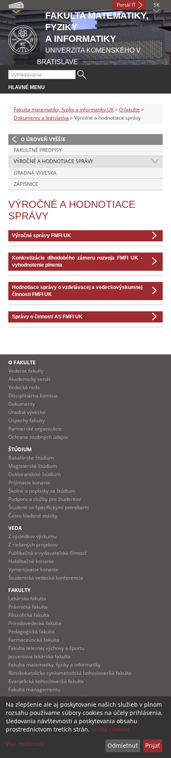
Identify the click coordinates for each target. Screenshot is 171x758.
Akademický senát (29, 379)
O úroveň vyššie (43, 139)
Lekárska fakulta (27, 598)
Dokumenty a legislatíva (41, 117)
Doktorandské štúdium (34, 474)
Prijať (152, 745)
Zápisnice (26, 184)
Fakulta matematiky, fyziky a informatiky (54, 664)
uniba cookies (110, 729)
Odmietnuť (122, 745)
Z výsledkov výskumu (32, 536)
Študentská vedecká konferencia (45, 577)
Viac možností (25, 744)
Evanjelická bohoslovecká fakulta (46, 681)
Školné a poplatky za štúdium (41, 490)
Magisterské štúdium (32, 465)
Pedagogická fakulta (31, 631)
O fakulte (129, 109)
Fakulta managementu (34, 689)
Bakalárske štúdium (31, 457)
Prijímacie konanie (29, 482)
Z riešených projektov (33, 544)
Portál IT (126, 4)
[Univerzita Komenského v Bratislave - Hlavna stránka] (22, 38)
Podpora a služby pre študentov (44, 499)
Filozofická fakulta (28, 614)
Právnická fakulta (28, 606)
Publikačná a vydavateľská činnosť (47, 552)
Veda (15, 528)
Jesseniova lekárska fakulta (39, 656)
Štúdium (20, 449)
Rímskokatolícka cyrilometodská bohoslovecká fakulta (70, 672)
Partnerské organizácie (35, 428)
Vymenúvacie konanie (33, 569)
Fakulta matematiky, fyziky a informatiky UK (64, 109)
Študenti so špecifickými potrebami (48, 507)
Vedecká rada (24, 387)
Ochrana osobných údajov (38, 436)
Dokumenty (21, 403)
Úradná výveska (35, 172)
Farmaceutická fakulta (33, 639)
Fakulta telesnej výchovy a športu (46, 648)
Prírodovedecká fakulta (34, 623)
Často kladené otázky (32, 515)
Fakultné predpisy (38, 150)
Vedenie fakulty (26, 370)
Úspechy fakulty (26, 420)
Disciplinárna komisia (33, 395)
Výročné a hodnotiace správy (53, 161)
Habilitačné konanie (31, 561)
